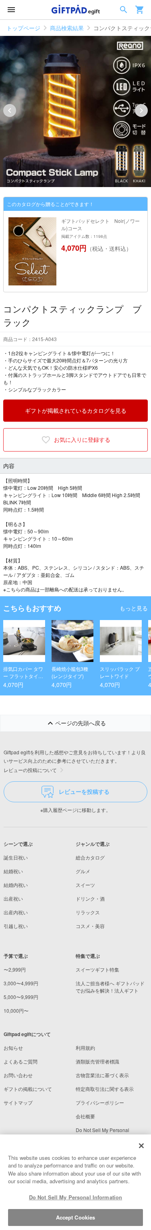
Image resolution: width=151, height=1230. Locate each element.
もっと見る (134, 608)
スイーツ (85, 884)
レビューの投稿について (30, 769)
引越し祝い (16, 925)
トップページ (23, 28)
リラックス (88, 912)
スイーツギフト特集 (97, 969)
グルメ (83, 871)
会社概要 (85, 1116)
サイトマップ (18, 1102)
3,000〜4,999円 (21, 983)
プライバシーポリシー (100, 1102)
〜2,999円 (15, 969)
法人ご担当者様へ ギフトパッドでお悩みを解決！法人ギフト (110, 987)
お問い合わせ (18, 1075)
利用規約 (85, 1047)
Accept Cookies (75, 1217)
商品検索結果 (67, 28)
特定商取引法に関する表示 (105, 1088)
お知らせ (13, 1047)
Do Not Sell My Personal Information (75, 1197)
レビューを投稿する (84, 791)
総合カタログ (90, 857)
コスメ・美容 (90, 925)
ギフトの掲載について (28, 1088)
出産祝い (13, 898)
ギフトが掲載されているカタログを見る (75, 410)
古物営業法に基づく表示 (102, 1075)
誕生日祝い (16, 857)
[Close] (141, 1146)
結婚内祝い (16, 884)
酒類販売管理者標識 (97, 1061)
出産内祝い (16, 912)
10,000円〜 (16, 1010)
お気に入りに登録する (82, 439)
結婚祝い (13, 871)
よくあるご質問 (20, 1061)
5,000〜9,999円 (21, 996)
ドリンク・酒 (90, 898)
